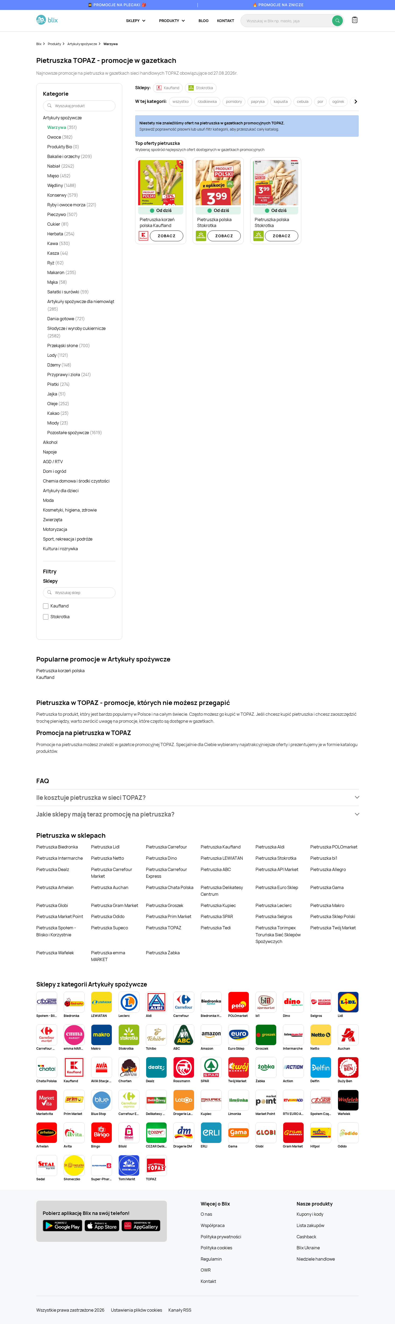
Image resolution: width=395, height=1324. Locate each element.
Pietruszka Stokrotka (276, 858)
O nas (206, 1214)
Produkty (54, 44)
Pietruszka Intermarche (59, 858)
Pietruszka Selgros (274, 916)
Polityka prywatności (221, 1237)
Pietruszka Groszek (164, 905)
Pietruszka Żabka (163, 953)
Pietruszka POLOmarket (333, 847)
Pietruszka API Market (277, 869)
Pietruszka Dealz (52, 869)
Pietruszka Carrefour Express (166, 872)
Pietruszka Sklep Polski (332, 916)
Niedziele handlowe (316, 1259)
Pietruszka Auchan (109, 887)
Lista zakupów (310, 1225)
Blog (204, 20)
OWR (206, 1270)
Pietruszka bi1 (323, 858)
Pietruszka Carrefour (166, 847)
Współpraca (213, 1225)
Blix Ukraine (308, 1248)
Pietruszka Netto (107, 858)
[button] (197, 797)
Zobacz (167, 235)
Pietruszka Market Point (59, 916)
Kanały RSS (179, 1310)
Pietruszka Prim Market (168, 916)
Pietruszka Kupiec (218, 905)
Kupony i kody (310, 1214)
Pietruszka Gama (327, 887)
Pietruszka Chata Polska (169, 887)
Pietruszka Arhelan (55, 887)
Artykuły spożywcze (82, 44)
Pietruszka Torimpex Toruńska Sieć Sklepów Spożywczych (278, 934)
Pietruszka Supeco (109, 928)
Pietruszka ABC (216, 869)
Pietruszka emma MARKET (108, 956)
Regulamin (211, 1259)
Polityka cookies (216, 1248)
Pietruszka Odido (107, 916)
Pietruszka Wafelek (55, 953)
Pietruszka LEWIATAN (222, 858)
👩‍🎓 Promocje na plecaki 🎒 (117, 4)
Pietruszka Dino (161, 858)
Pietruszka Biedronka (57, 847)
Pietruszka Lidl (105, 847)
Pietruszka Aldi (270, 847)
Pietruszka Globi (52, 905)
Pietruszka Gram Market (114, 905)
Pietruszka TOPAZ (163, 928)
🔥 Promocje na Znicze (278, 4)
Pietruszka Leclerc (274, 905)
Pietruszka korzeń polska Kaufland (60, 674)
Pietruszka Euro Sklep (277, 887)
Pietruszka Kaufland (220, 847)
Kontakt (225, 20)
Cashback (306, 1237)
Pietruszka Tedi (216, 928)
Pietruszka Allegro (328, 869)
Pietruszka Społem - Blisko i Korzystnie (56, 931)
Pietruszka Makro (327, 905)
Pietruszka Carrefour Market (111, 872)
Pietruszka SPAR (217, 916)
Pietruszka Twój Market (333, 928)
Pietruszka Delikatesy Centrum (222, 890)
